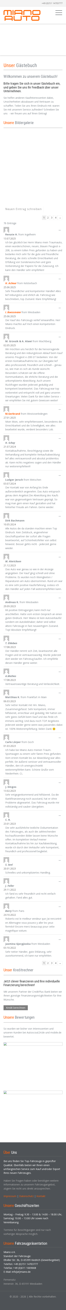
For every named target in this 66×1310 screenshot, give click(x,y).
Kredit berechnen (15, 1007)
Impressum (10, 1196)
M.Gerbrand (12, 413)
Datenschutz (26, 1196)
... (60, 230)
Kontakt (40, 1196)
